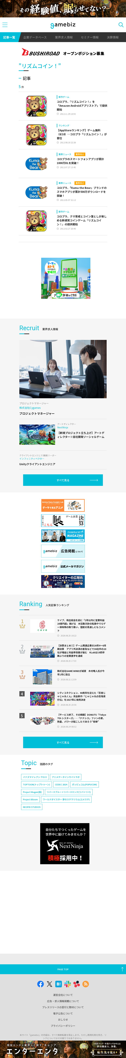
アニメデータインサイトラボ (66, 777)
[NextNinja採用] (64, 843)
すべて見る (63, 480)
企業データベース (35, 37)
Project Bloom (30, 799)
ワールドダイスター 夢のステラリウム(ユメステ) (66, 799)
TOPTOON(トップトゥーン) (36, 784)
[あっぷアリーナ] (65, 278)
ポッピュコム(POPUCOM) (84, 784)
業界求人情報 (64, 37)
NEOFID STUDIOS (32, 806)
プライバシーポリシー (63, 1025)
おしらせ (63, 1019)
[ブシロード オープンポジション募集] (63, 52)
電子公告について (63, 1013)
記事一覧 (9, 37)
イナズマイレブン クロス (35, 777)
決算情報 (113, 37)
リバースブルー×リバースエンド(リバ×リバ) (69, 792)
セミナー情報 (90, 37)
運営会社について (63, 995)
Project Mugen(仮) (32, 792)
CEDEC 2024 (61, 784)
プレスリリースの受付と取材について (63, 1007)
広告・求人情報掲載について (63, 1001)
